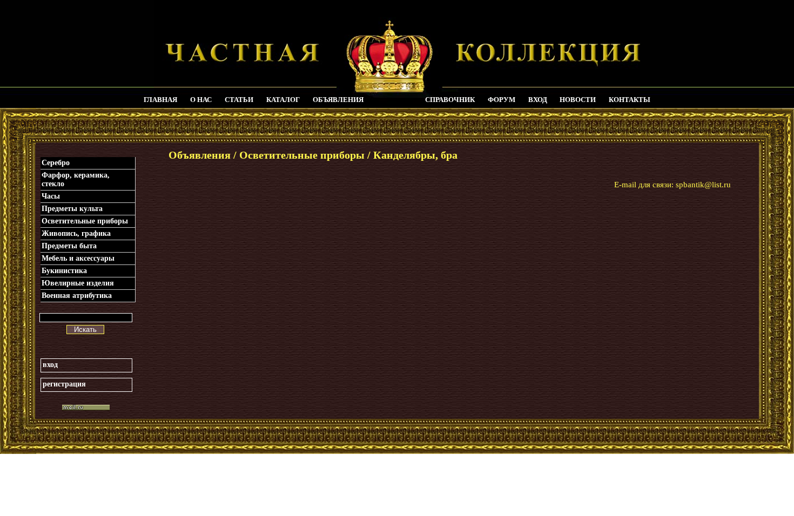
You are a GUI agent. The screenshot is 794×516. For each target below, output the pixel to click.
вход (50, 365)
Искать (85, 329)
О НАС (201, 100)
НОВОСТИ (578, 100)
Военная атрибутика (77, 295)
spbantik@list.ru (703, 184)
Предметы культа (72, 209)
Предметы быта (69, 246)
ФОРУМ (501, 100)
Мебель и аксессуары (78, 258)
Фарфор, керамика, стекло (76, 179)
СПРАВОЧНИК (450, 100)
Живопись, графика (76, 233)
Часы (51, 196)
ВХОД (537, 100)
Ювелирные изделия (78, 283)
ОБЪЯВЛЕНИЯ (338, 100)
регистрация (64, 384)
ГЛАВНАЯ (160, 100)
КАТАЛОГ (283, 100)
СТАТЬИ (239, 100)
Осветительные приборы (85, 221)
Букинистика (64, 271)
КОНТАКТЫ (629, 100)
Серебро (56, 163)
